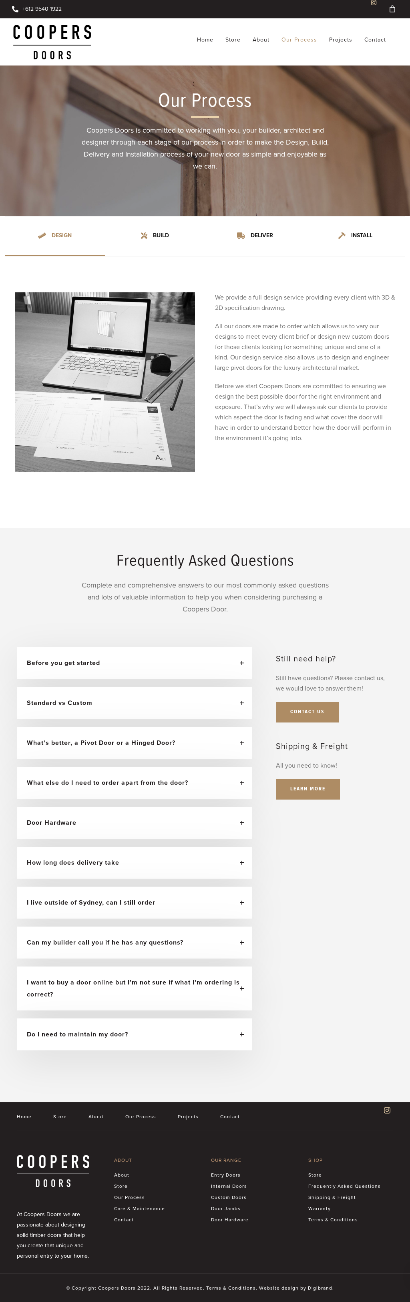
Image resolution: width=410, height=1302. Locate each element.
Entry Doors (226, 1175)
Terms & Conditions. (231, 1288)
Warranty (319, 1208)
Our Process (299, 39)
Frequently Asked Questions (344, 1186)
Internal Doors (229, 1186)
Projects (340, 39)
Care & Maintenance (139, 1208)
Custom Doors (229, 1197)
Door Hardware (230, 1220)
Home (205, 39)
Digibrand (320, 1288)
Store (233, 39)
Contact (375, 39)
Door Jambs (226, 1208)
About (261, 39)
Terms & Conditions (333, 1220)
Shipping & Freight (332, 1197)
